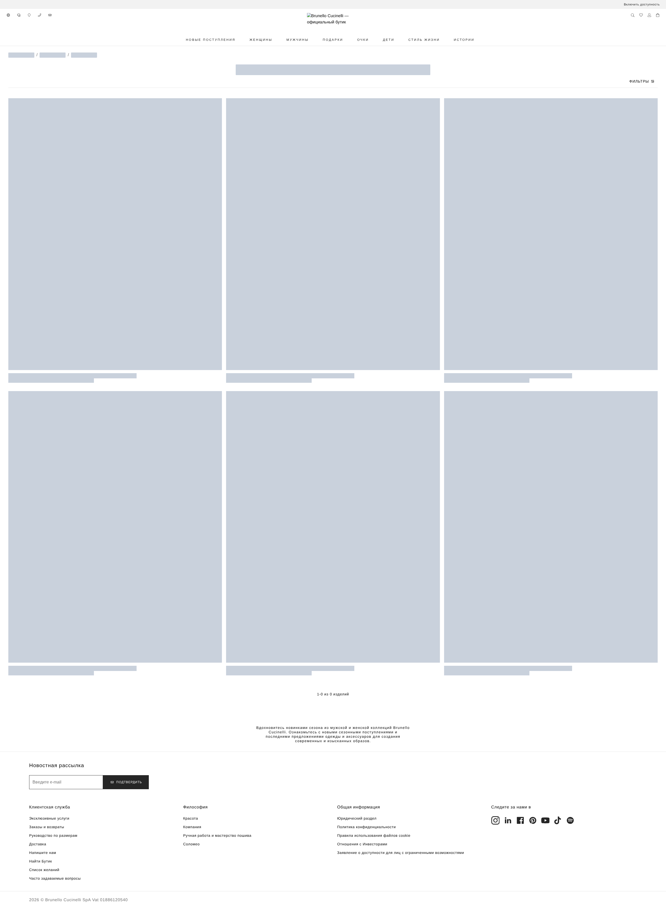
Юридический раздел (356, 818)
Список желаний (44, 870)
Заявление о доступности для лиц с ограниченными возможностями (400, 853)
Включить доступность (642, 4)
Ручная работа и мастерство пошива (217, 835)
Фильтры (639, 81)
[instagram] (495, 820)
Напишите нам (42, 853)
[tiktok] (558, 820)
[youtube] (545, 820)
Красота (190, 818)
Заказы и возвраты (46, 827)
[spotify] (570, 820)
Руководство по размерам (53, 835)
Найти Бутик (40, 861)
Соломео (191, 844)
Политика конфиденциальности (366, 827)
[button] (8, 15)
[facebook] (520, 820)
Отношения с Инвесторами (362, 844)
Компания (192, 827)
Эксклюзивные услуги (49, 818)
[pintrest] (533, 820)
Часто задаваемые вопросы (55, 878)
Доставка (37, 844)
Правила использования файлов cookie (374, 835)
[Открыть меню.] (241, 40)
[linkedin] (508, 820)
